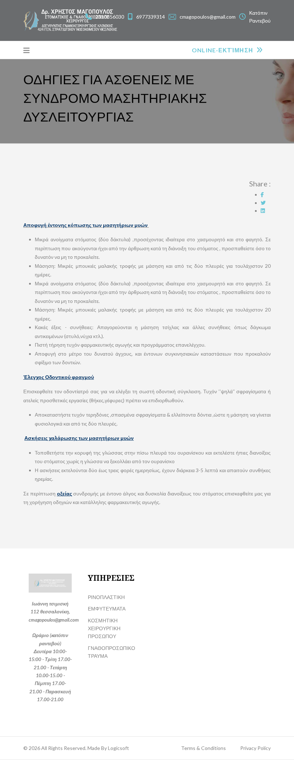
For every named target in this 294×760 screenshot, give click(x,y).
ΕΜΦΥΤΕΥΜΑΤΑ (106, 608)
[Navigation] (26, 50)
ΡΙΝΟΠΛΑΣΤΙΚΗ (106, 597)
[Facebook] (262, 194)
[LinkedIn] (263, 211)
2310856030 (109, 17)
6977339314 (150, 17)
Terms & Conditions (203, 748)
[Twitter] (263, 203)
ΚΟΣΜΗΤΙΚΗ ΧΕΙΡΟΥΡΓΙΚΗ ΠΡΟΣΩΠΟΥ (104, 628)
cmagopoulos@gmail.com (208, 17)
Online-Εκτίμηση (223, 50)
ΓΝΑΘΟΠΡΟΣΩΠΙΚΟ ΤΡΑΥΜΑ (111, 652)
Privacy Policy (255, 748)
